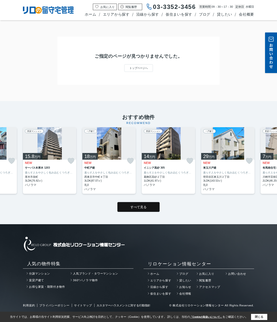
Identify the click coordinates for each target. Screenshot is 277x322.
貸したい (224, 14)
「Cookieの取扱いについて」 (206, 317)
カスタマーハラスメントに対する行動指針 (123, 305)
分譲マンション (39, 273)
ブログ (204, 14)
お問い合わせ (237, 273)
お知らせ (185, 287)
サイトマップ (83, 305)
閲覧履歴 (205, 280)
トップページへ (138, 68)
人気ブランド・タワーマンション (95, 273)
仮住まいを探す (179, 14)
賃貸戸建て (36, 280)
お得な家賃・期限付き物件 (47, 286)
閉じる (259, 316)
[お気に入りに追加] (11, 160)
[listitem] (49, 160)
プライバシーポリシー (54, 305)
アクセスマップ (209, 287)
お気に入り (206, 273)
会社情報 (185, 293)
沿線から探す (147, 14)
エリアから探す (116, 14)
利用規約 (29, 305)
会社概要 (246, 14)
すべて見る (138, 207)
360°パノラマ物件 (85, 280)
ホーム (90, 14)
